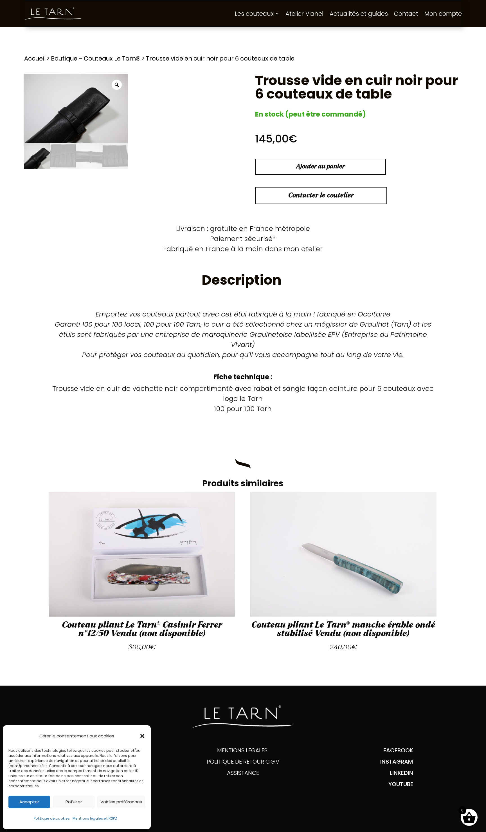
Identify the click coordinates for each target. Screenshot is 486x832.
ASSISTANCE (243, 773)
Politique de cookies (52, 818)
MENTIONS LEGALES (243, 750)
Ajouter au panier (320, 167)
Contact (406, 14)
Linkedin (401, 773)
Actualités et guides (359, 14)
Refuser (74, 802)
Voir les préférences (121, 802)
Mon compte (443, 14)
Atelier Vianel (304, 14)
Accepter (29, 802)
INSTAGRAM (396, 762)
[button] (142, 736)
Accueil (35, 58)
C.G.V (272, 762)
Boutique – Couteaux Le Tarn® (96, 58)
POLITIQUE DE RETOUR (236, 762)
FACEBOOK (398, 750)
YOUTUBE (400, 784)
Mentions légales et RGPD (95, 818)
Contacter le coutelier (321, 195)
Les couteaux (254, 14)
